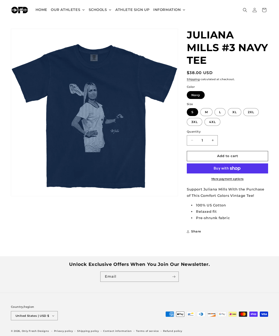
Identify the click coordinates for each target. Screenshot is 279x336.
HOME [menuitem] (41, 10)
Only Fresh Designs (35, 331)
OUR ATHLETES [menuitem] (65, 10)
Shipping (193, 79)
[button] (245, 10)
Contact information (117, 331)
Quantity (194, 131)
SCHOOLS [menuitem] (98, 10)
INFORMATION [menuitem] (167, 10)
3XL (194, 122)
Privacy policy (63, 331)
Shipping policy (88, 331)
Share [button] (196, 231)
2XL (251, 112)
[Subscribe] (174, 277)
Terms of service (147, 331)
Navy (195, 95)
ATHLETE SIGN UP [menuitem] (132, 10)
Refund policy (172, 331)
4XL (212, 122)
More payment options (227, 178)
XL (234, 112)
